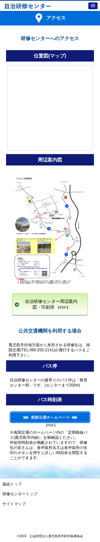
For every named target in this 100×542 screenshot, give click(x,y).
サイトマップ (14, 504)
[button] (93, 5)
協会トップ (12, 484)
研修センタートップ (19, 494)
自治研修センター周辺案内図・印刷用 (51, 304)
